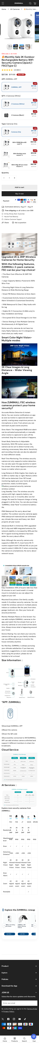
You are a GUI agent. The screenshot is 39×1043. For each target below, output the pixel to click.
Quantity (5, 173)
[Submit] (34, 1003)
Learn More (9, 934)
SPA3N (35, 822)
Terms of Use (32, 1009)
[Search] (30, 3)
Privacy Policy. (8, 1011)
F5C (10, 822)
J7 (22, 822)
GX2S (29, 822)
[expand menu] (2, 3)
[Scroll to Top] (35, 1031)
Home (4, 9)
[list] (19, 27)
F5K (16, 822)
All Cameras (15, 9)
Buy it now (19, 194)
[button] (35, 3)
